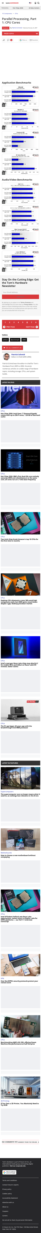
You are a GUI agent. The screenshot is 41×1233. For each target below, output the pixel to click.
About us (5, 1207)
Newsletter (35, 40)
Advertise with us (8, 1202)
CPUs (16, 13)
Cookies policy (7, 1194)
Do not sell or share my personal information (17, 1220)
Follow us (24, 40)
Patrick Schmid (17, 28)
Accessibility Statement (10, 1198)
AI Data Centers (34, 8)
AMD (24, 340)
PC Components (7, 13)
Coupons (5, 1211)
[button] (38, 3)
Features (6, 28)
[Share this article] (4, 40)
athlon (5, 340)
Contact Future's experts (10, 1185)
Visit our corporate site (17, 1166)
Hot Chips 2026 (18, 8)
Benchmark (15, 340)
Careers (5, 1216)
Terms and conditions (9, 1180)
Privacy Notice (28, 304)
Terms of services (26, 302)
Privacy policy (6, 1189)
